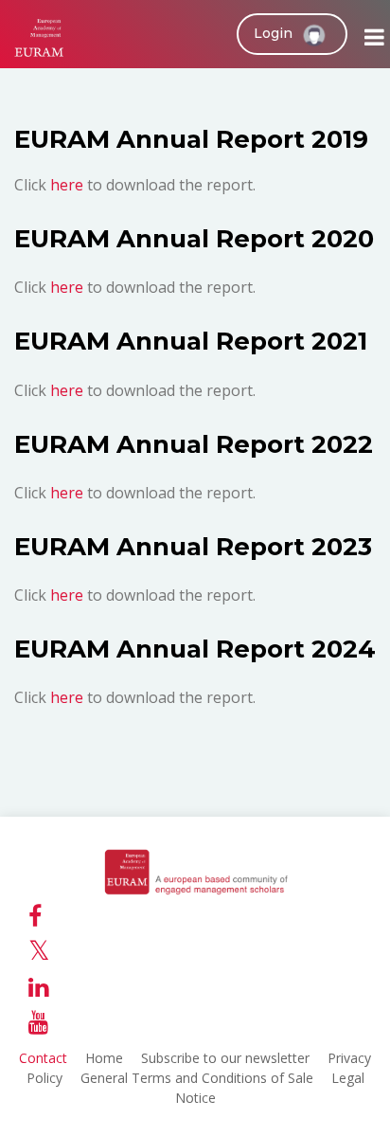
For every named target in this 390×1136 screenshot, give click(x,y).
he (59, 697)
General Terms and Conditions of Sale (196, 1078)
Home (104, 1058)
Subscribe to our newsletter (225, 1058)
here (68, 184)
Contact (43, 1058)
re (75, 697)
